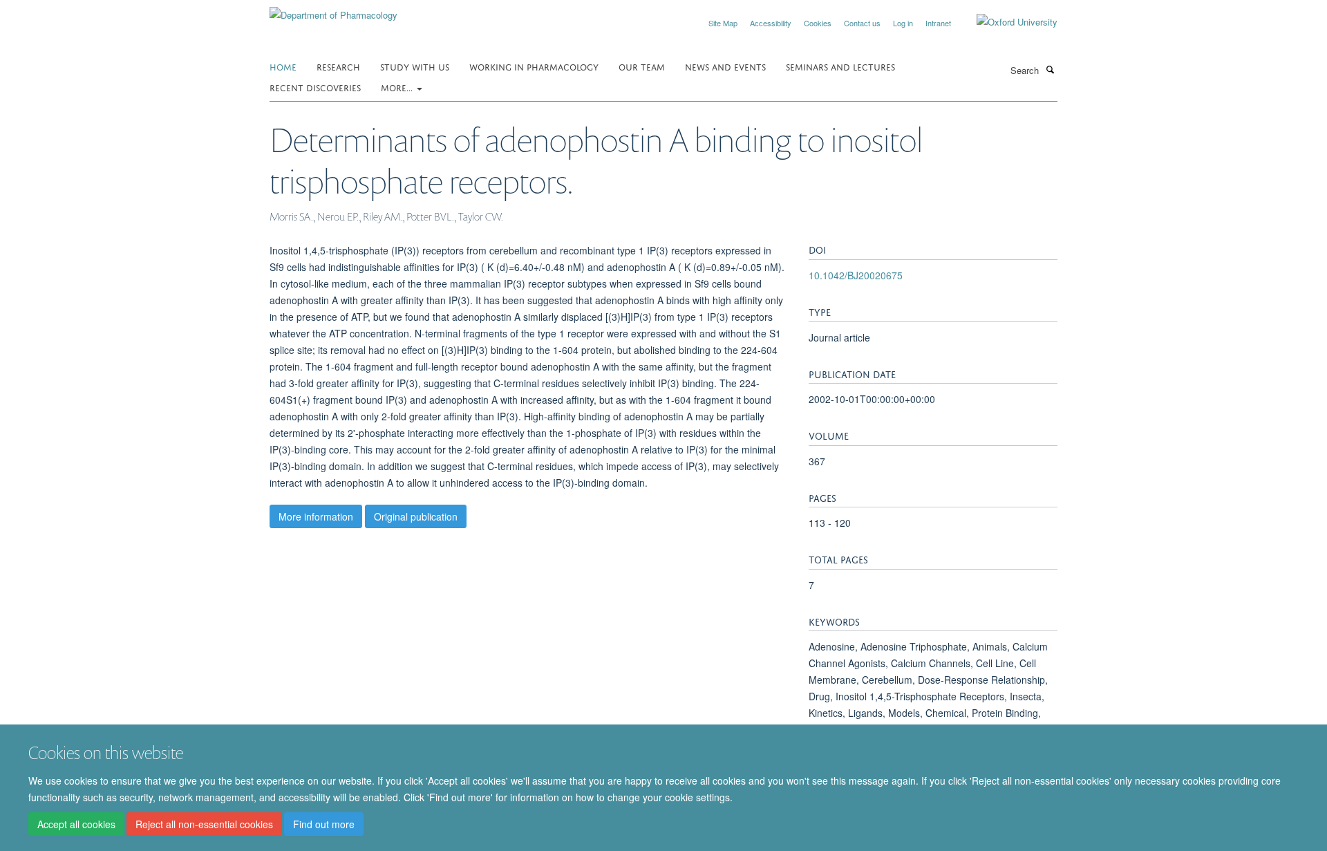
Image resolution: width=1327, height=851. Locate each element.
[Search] (1049, 69)
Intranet (938, 22)
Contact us (862, 22)
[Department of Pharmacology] (333, 10)
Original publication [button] (416, 516)
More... (398, 86)
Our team (642, 66)
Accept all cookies (76, 824)
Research (338, 66)
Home (283, 66)
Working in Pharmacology (534, 66)
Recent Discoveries (315, 86)
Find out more (324, 824)
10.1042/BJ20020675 (856, 275)
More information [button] (316, 516)
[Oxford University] (1006, 22)
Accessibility (770, 22)
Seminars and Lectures (840, 66)
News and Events (725, 66)
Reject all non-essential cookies (204, 824)
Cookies (817, 22)
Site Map (722, 22)
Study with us (414, 66)
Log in (903, 22)
